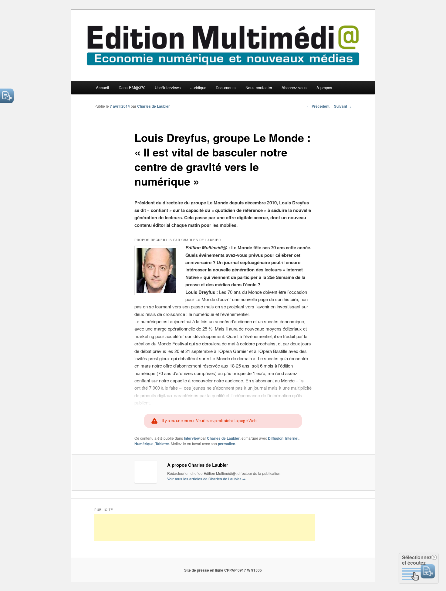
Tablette (162, 443)
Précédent (318, 106)
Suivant (343, 106)
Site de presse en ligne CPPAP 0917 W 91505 (223, 570)
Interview (192, 438)
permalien (226, 443)
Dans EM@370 (132, 87)
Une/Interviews (168, 87)
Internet (292, 438)
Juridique (198, 87)
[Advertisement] (204, 527)
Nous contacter (258, 87)
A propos (324, 87)
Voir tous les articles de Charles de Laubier (206, 479)
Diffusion (275, 438)
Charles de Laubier (153, 106)
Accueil (102, 87)
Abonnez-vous (294, 87)
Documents (226, 87)
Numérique (144, 443)
